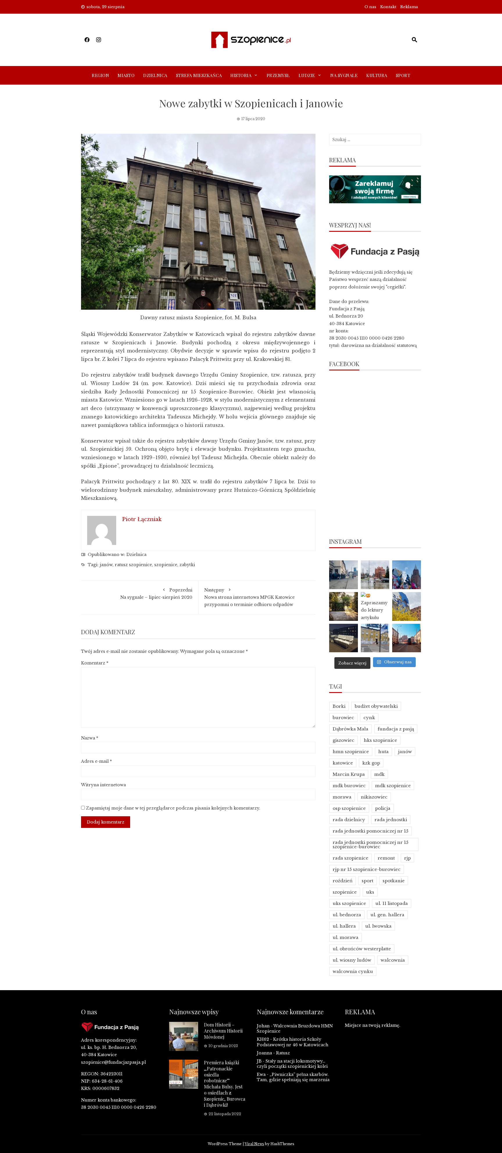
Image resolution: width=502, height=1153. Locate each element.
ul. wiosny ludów (352, 960)
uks (370, 892)
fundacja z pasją (396, 729)
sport (367, 880)
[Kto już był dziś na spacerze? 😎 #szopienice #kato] (375, 638)
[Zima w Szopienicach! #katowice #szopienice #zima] (343, 638)
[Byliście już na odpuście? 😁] (406, 574)
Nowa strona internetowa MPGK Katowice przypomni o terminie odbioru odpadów (249, 597)
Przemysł (278, 75)
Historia (240, 75)
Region (100, 75)
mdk (379, 774)
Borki (339, 706)
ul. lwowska (378, 926)
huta (383, 751)
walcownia (393, 960)
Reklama (409, 6)
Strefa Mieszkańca (199, 75)
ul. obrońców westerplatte (362, 948)
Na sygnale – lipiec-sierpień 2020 (156, 593)
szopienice (165, 564)
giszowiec (343, 740)
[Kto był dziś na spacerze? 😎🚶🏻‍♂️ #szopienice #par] (406, 606)
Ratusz (283, 1053)
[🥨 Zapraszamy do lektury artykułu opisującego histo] (375, 606)
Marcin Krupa (349, 774)
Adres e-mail (96, 761)
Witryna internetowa (103, 784)
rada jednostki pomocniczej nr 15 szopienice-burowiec (370, 844)
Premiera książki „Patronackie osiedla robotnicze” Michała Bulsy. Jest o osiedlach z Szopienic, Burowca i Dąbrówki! (224, 1083)
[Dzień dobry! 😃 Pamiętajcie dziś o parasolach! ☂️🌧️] (375, 574)
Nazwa (89, 738)
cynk (369, 717)
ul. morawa (345, 937)
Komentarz (94, 663)
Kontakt (388, 6)
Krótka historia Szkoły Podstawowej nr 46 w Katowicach (292, 1042)
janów (106, 564)
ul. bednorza (347, 914)
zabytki (187, 564)
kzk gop (371, 763)
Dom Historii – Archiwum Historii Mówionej (223, 1031)
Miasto (126, 75)
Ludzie (307, 75)
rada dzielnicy (349, 819)
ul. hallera (344, 926)
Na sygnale (344, 75)
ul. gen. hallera (387, 914)
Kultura (376, 75)
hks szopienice (380, 740)
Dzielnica (155, 75)
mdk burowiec (349, 785)
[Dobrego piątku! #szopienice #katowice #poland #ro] (343, 606)
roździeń (342, 880)
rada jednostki (390, 819)
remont (386, 858)
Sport (403, 75)
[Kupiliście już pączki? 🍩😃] (343, 574)
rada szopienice (350, 858)
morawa (342, 797)
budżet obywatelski (376, 706)
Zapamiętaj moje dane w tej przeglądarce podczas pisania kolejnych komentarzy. (173, 808)
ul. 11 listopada (391, 903)
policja (382, 808)
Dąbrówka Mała (350, 729)
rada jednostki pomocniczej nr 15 (370, 831)
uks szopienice (349, 903)
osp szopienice (349, 808)
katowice (343, 763)
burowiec (343, 717)
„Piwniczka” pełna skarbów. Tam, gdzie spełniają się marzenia (293, 1077)
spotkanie (394, 880)
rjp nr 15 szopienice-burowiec (367, 869)
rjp (407, 858)
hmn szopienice (351, 751)
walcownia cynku (353, 971)
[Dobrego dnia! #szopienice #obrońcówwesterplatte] (406, 638)
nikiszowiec (374, 797)
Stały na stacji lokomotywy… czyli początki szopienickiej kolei (292, 1063)
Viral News (254, 1144)
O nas (370, 6)
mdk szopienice (393, 785)
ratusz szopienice (133, 564)
